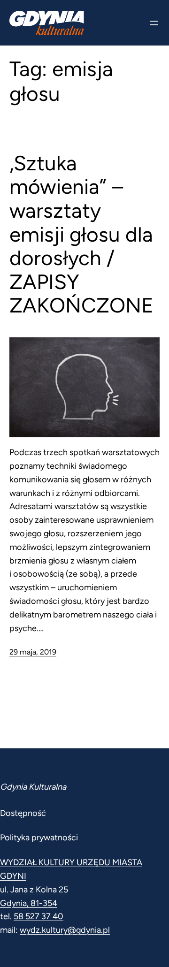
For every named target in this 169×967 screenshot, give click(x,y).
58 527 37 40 (38, 916)
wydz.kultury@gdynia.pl (65, 930)
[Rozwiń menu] (154, 23)
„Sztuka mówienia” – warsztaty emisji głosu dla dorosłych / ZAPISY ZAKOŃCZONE (81, 235)
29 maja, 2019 (32, 651)
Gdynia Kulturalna (33, 787)
